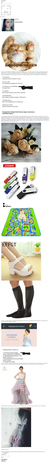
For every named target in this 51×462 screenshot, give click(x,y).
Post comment (4, 459)
